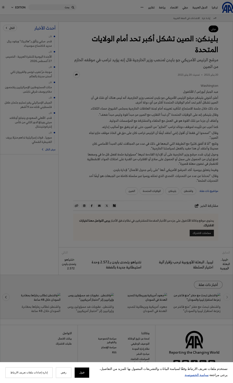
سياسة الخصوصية (197, 375)
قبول (81, 372)
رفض (63, 372)
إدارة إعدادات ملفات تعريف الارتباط (29, 372)
